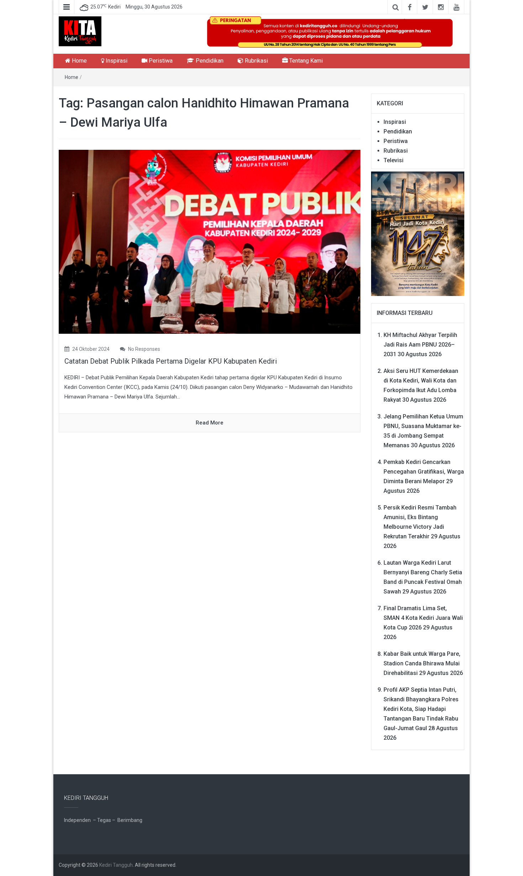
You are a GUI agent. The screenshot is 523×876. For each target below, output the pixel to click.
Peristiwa (160, 60)
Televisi (393, 160)
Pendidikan (208, 60)
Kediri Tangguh (116, 865)
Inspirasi (115, 60)
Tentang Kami (305, 60)
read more (209, 422)
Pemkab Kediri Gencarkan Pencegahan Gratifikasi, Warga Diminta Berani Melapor (424, 472)
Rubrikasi (255, 60)
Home (78, 60)
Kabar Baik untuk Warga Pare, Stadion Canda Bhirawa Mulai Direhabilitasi (422, 663)
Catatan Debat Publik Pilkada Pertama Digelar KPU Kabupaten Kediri (170, 361)
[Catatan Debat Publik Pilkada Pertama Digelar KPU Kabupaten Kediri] (209, 241)
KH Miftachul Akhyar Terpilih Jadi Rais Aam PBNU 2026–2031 (420, 345)
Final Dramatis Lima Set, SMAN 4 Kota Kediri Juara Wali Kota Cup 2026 (423, 618)
